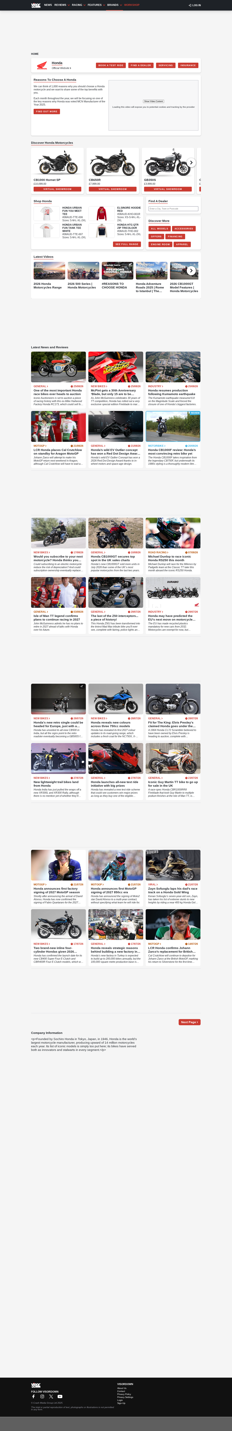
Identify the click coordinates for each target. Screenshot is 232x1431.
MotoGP (39, 446)
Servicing (166, 65)
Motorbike (156, 446)
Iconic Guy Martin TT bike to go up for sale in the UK (173, 783)
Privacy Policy (124, 1394)
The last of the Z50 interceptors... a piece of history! (114, 617)
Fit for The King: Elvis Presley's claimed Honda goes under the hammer (170, 724)
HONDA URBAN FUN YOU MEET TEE (72, 210)
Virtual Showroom (57, 189)
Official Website (60, 68)
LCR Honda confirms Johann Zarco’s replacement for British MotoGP (170, 949)
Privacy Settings (125, 1397)
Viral (152, 884)
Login (120, 1400)
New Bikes (98, 386)
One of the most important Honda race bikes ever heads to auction (58, 392)
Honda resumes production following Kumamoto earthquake (171, 392)
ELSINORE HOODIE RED (129, 209)
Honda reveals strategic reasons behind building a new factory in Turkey (114, 949)
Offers (156, 236)
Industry (154, 386)
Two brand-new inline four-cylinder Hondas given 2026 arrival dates (54, 949)
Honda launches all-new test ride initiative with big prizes (114, 783)
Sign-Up (121, 1403)
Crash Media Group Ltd (45, 1403)
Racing (77, 5)
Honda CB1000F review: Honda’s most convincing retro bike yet (172, 451)
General (40, 386)
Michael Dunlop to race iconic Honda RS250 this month (169, 558)
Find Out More (46, 111)
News (48, 5)
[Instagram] (43, 1397)
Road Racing (157, 552)
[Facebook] (34, 1397)
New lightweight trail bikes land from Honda (56, 783)
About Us (121, 1388)
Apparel (182, 244)
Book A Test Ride (110, 65)
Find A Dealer (141, 65)
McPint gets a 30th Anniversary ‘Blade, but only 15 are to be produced (113, 392)
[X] (52, 1397)
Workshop (132, 5)
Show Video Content (153, 101)
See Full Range (127, 244)
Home (35, 54)
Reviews (60, 5)
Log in (196, 5)
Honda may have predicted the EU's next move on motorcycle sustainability (170, 617)
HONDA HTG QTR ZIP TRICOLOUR (128, 226)
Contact (121, 1391)
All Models (159, 228)
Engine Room (160, 244)
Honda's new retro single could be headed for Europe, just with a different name (58, 724)
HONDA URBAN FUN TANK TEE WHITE (72, 227)
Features (95, 5)
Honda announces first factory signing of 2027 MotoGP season (57, 890)
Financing (175, 236)
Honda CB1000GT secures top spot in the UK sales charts (113, 558)
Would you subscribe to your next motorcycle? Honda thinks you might (58, 558)
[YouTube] (61, 1397)
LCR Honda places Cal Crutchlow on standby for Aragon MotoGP (58, 451)
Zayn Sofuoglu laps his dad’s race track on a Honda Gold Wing (172, 890)
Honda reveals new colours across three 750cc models (111, 724)
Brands (113, 5)
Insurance (188, 65)
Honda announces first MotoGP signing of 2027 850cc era (114, 890)
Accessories (184, 228)
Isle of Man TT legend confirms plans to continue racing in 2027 (57, 617)
